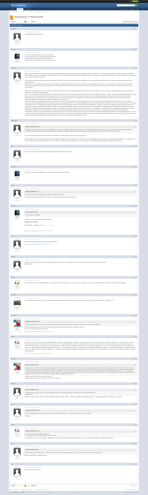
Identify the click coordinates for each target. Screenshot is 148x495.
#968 (134, 206)
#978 (134, 424)
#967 (134, 185)
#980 (134, 464)
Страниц (18, 21)
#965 (134, 146)
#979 (134, 443)
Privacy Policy (135, 489)
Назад (13, 21)
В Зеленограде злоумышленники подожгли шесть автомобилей (41, 241)
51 (29, 21)
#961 (134, 28)
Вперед (33, 21)
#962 (134, 49)
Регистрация (135, 1)
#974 (134, 336)
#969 (134, 236)
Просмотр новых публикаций (128, 9)
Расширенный (137, 5)
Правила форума (128, 489)
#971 (134, 277)
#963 (134, 68)
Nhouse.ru (13, 9)
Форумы (20, 9)
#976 (134, 383)
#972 (134, 294)
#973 (134, 315)
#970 (134, 256)
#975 (134, 358)
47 (21, 21)
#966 (134, 166)
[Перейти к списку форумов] (23, 5)
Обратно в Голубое (134, 485)
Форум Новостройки (14, 489)
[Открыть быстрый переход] (137, 9)
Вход (130, 1)
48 (23, 21)
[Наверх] (74, 493)
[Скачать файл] (25, 225)
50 (27, 21)
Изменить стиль (15, 492)
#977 (134, 404)
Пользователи (28, 9)
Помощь (22, 492)
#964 (134, 120)
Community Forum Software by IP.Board (130, 492)
